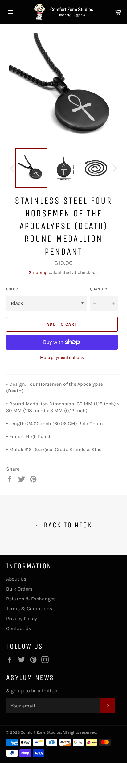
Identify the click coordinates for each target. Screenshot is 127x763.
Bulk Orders (19, 589)
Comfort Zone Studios (41, 732)
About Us (16, 579)
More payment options (62, 357)
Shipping (38, 272)
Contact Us (18, 628)
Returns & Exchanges (30, 599)
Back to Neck (66, 524)
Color (12, 289)
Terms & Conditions (29, 609)
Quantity (98, 289)
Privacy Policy (21, 618)
